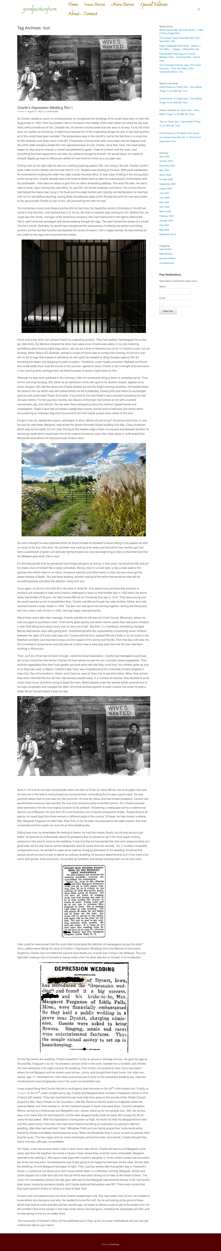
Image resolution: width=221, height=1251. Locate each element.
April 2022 (164, 206)
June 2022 (164, 197)
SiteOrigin (115, 1244)
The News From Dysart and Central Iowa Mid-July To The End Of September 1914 (180, 137)
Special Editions (154, 5)
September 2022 (167, 183)
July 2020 (164, 225)
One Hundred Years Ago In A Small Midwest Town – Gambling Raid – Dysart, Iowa (180, 57)
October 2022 (166, 179)
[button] (199, 9)
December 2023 (167, 165)
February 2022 (166, 215)
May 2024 (164, 156)
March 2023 (165, 174)
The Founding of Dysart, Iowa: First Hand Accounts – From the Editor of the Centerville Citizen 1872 (180, 68)
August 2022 (165, 188)
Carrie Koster (52, 111)
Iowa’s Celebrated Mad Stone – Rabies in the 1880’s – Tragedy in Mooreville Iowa (180, 47)
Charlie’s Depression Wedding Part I (45, 107)
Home (73, 5)
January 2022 (166, 220)
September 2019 (167, 234)
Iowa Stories (94, 5)
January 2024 (166, 160)
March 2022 (165, 211)
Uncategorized (166, 262)
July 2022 (164, 193)
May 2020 (164, 229)
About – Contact (82, 14)
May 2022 (164, 202)
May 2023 (164, 170)
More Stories (123, 5)
